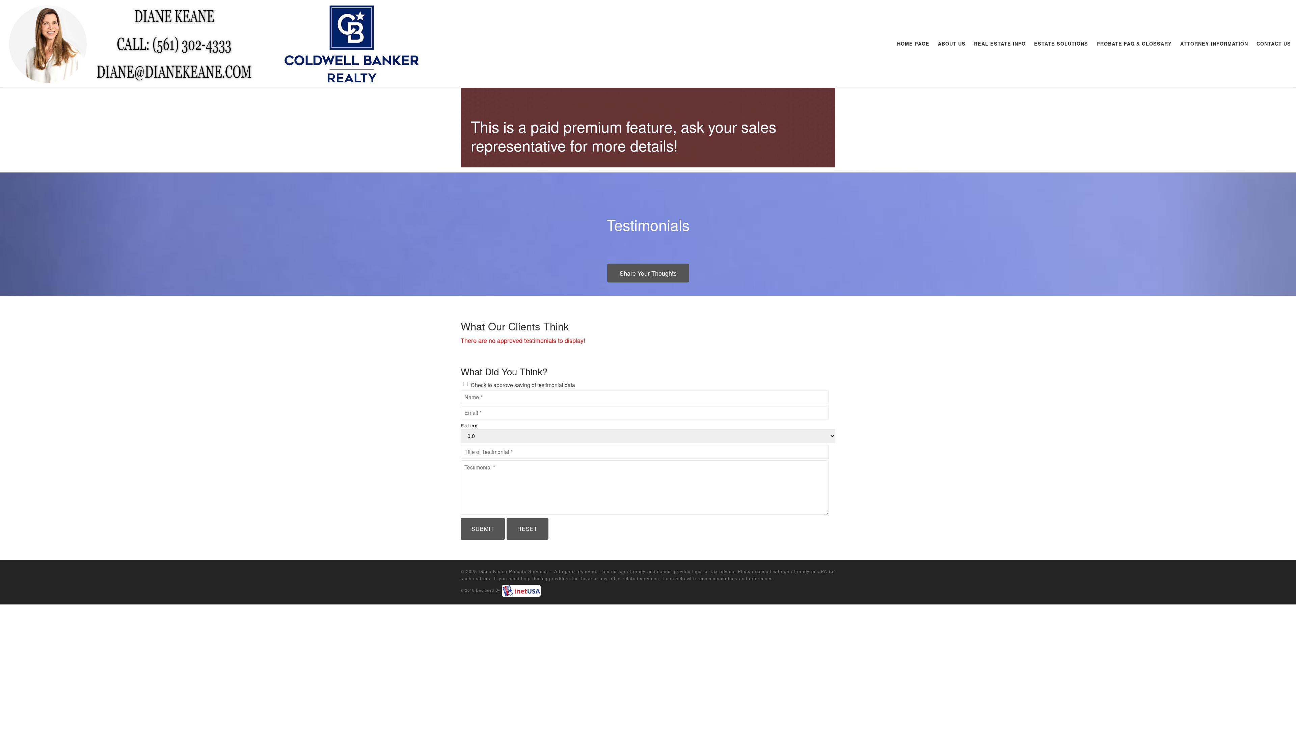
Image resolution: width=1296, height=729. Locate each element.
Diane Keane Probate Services (513, 571)
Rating (469, 425)
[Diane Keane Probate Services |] (214, 41)
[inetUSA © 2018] (521, 591)
